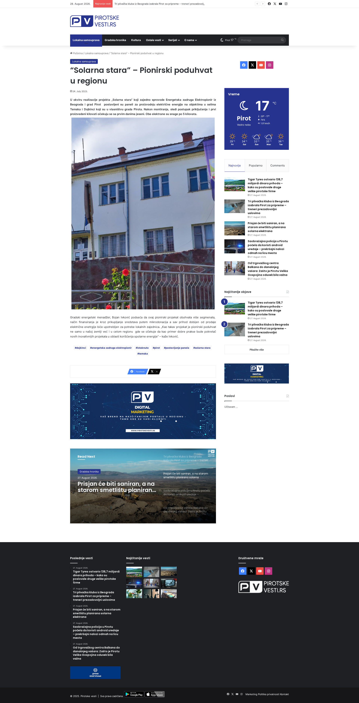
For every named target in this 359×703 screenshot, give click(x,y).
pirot (157, 347)
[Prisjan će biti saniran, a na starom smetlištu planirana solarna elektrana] (234, 228)
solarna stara (203, 347)
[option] (143, 486)
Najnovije (234, 165)
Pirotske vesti (88, 696)
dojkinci (81, 347)
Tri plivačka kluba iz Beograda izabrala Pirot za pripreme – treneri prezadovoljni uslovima (165, 3)
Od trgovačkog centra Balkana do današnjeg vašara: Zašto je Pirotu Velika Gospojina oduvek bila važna (268, 269)
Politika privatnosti (269, 694)
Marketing (252, 694)
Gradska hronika (115, 40)
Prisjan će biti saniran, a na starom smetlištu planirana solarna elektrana (117, 487)
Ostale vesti (153, 40)
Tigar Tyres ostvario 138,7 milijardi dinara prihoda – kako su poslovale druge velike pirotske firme (265, 185)
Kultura (136, 40)
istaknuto (143, 347)
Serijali (172, 40)
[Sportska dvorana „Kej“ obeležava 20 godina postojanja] (169, 593)
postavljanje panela (177, 347)
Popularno (256, 165)
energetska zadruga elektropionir (112, 347)
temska (143, 353)
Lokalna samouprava (86, 40)
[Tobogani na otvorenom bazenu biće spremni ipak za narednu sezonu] (134, 593)
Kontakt (284, 694)
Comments (277, 165)
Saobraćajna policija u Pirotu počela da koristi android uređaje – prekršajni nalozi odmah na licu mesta (268, 247)
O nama (189, 40)
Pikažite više (257, 349)
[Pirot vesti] (94, 21)
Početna (77, 53)
